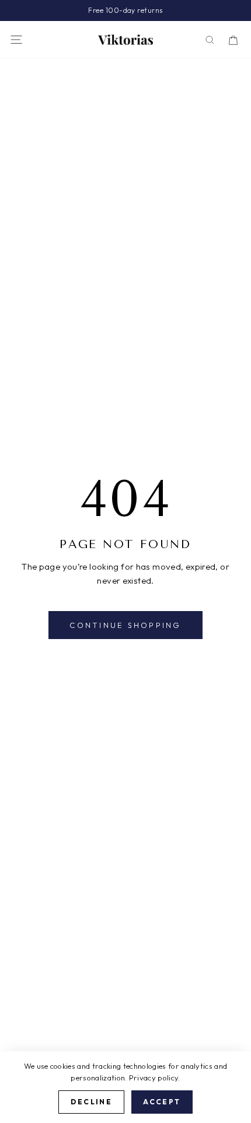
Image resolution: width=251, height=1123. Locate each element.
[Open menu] (16, 40)
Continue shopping (125, 625)
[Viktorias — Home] (125, 39)
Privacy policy (154, 1077)
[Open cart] (233, 40)
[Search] (209, 39)
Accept (161, 1101)
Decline (91, 1101)
